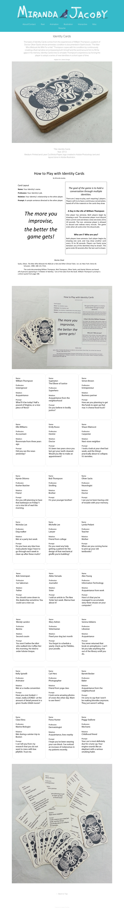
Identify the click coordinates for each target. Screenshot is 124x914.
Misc (94, 24)
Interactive (82, 24)
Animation (54, 24)
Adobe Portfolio (65, 907)
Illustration (68, 24)
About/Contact (29, 24)
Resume (62, 28)
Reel (43, 24)
